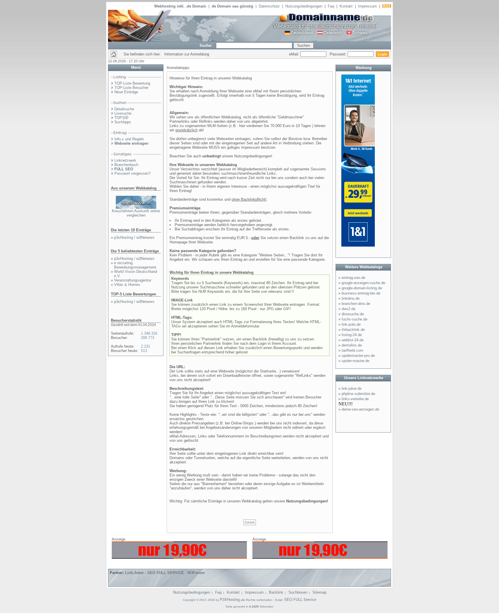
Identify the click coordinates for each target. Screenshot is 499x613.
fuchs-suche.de (354, 319)
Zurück (250, 522)
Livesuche (122, 113)
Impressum (367, 6)
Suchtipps (122, 122)
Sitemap (319, 592)
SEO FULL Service (300, 599)
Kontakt (346, 6)
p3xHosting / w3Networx (134, 237)
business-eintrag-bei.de (361, 293)
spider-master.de (355, 361)
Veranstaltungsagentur (132, 280)
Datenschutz (269, 6)
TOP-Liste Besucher (131, 87)
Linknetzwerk (125, 160)
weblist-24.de (353, 340)
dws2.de (348, 309)
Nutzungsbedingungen (303, 6)
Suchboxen (297, 592)
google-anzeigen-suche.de (363, 283)
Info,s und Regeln (129, 139)
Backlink (276, 592)
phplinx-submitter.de (358, 394)
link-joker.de (352, 388)
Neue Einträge (126, 92)
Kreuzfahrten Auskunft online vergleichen (136, 213)
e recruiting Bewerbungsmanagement (135, 265)
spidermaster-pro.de (358, 355)
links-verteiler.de (355, 399)
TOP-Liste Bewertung (132, 83)
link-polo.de (351, 324)
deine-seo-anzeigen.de (360, 409)
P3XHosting (230, 599)
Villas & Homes (127, 284)
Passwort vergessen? (132, 173)
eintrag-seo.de (353, 277)
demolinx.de (352, 345)
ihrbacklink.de (353, 329)
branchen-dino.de (356, 303)
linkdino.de (351, 298)
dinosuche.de (353, 314)
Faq (331, 6)
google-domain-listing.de (362, 288)
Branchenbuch (126, 165)
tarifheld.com (352, 350)
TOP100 (121, 117)
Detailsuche (124, 109)
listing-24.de (352, 335)
